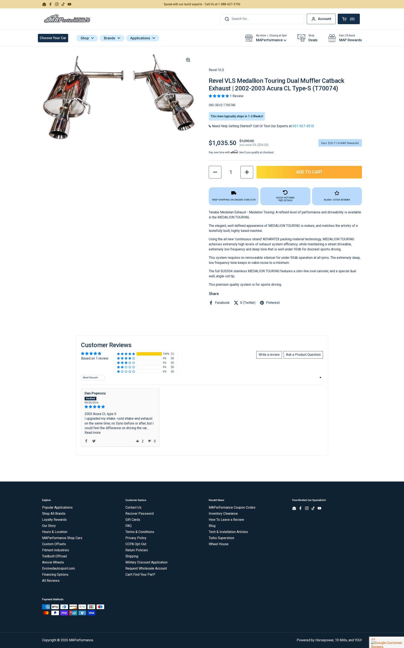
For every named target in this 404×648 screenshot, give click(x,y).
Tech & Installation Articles (228, 532)
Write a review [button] (269, 355)
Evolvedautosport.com (58, 568)
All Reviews (51, 581)
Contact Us (133, 507)
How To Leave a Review (226, 520)
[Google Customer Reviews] (386, 642)
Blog (212, 526)
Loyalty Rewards (54, 520)
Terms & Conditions (139, 532)
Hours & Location (54, 532)
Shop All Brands (53, 514)
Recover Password (139, 514)
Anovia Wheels (53, 562)
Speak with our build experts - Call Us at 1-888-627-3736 (202, 4)
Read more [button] (93, 433)
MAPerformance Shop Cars (62, 538)
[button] (349, 19)
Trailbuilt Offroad (54, 556)
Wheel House (219, 544)
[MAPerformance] (67, 19)
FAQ (128, 526)
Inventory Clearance (223, 514)
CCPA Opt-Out (135, 544)
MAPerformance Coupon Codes (232, 507)
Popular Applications (57, 507)
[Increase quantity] (247, 172)
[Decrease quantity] (215, 172)
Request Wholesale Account (146, 568)
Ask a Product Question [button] (303, 355)
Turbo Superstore (221, 538)
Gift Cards (132, 520)
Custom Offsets (54, 544)
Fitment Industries (55, 550)
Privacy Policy (135, 538)
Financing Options (55, 575)
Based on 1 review (94, 358)
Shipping (131, 556)
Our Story (49, 526)
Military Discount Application (146, 562)
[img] (120, 406)
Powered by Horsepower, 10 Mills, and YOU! (329, 640)
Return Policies (136, 550)
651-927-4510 (303, 126)
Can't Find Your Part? (140, 575)
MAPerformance (81, 640)
